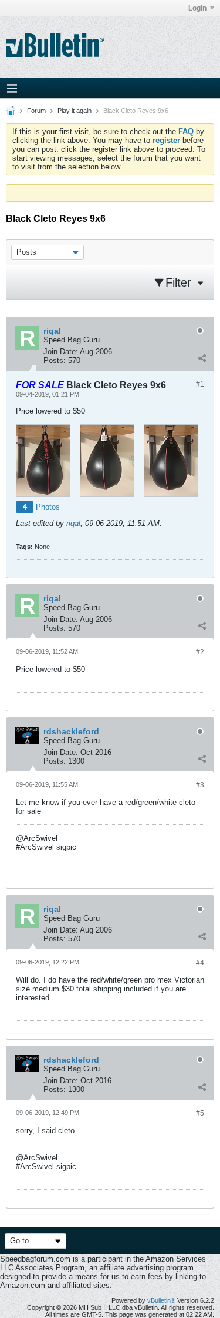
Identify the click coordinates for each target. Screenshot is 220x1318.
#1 (200, 384)
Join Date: (60, 351)
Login (197, 8)
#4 (200, 962)
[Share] (202, 358)
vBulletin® (161, 1300)
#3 (200, 785)
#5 (200, 1113)
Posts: (54, 360)
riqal (73, 523)
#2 (200, 652)
